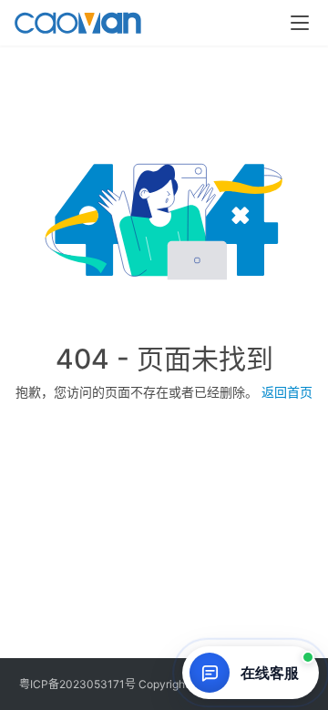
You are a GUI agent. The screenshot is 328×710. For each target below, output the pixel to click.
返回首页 (287, 392)
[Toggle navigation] (300, 22)
